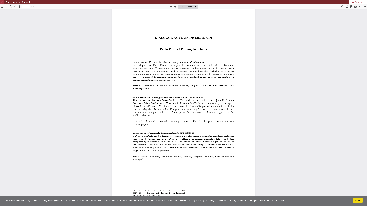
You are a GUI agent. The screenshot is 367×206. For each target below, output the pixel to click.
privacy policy (195, 200)
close (357, 200)
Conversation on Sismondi (18, 2)
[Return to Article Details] (2, 2)
